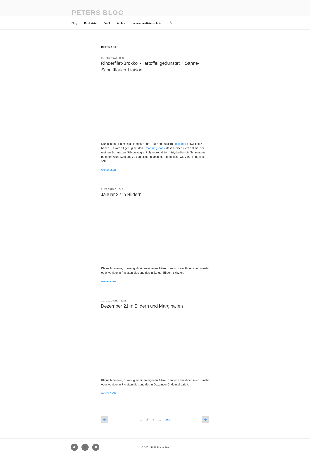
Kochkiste (90, 23)
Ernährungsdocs (154, 148)
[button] (170, 22)
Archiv (121, 23)
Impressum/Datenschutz (146, 23)
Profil (107, 23)
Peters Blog (98, 12)
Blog (74, 23)
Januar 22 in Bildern (121, 194)
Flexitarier (179, 143)
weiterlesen (108, 169)
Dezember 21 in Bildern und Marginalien (142, 306)
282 (168, 419)
